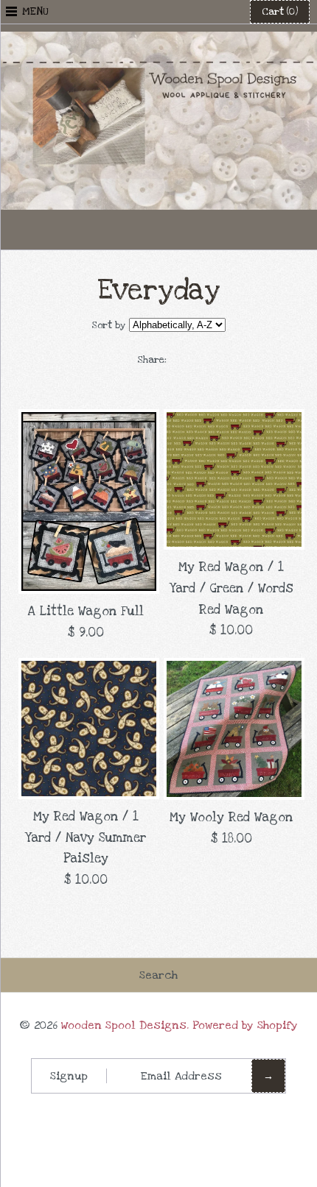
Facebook (122, 229)
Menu (35, 11)
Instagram (194, 229)
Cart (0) (280, 11)
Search (158, 975)
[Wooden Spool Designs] (158, 41)
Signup (69, 1076)
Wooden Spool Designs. (125, 1025)
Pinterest (158, 229)
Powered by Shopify (245, 1025)
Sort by (108, 325)
